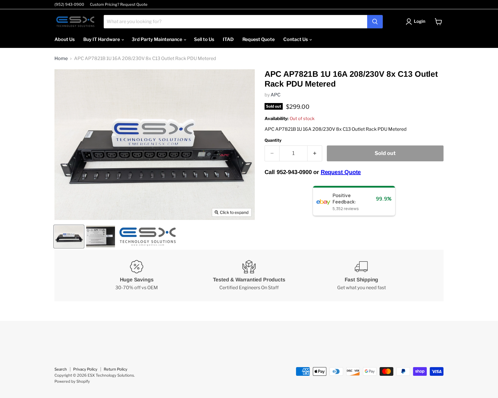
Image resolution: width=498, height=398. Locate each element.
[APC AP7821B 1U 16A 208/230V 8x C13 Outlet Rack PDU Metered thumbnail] (69, 236)
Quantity (273, 140)
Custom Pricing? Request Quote (119, 4)
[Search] (375, 21)
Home (61, 58)
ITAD (228, 39)
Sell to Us (204, 39)
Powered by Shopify (72, 381)
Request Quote (258, 39)
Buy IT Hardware (102, 39)
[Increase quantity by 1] (315, 153)
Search (60, 369)
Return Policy (115, 369)
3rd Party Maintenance (157, 39)
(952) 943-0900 (69, 4)
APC (275, 95)
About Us (64, 39)
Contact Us (296, 39)
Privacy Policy (85, 369)
